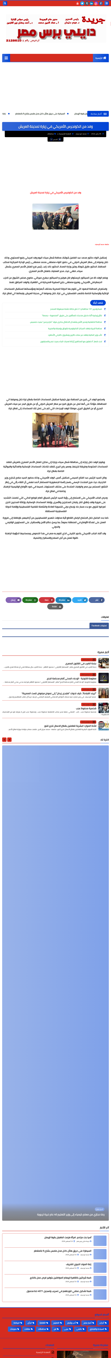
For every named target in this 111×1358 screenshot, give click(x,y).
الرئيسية (98, 58)
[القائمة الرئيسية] (6, 58)
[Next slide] (4, 739)
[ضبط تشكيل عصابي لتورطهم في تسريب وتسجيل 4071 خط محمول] (100, 1294)
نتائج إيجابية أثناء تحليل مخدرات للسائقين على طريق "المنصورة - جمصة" (72, 315)
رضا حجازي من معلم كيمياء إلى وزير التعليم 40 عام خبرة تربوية (70, 1214)
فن (55, 1329)
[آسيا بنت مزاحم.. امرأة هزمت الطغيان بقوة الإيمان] (100, 1241)
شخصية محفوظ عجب (86, 708)
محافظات (50, 133)
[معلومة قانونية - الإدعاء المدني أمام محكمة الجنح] (103, 678)
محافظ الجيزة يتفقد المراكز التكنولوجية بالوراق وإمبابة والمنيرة (75, 328)
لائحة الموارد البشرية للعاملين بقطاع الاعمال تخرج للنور (70, 726)
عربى (66, 1329)
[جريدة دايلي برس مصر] (55, 27)
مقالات (27, 1329)
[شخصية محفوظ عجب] (103, 708)
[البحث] (5, 3)
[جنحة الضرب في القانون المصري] (103, 663)
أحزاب (101, 1323)
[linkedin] (91, 3)
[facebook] (101, 3)
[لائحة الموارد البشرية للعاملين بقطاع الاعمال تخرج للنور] (103, 725)
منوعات (13, 1329)
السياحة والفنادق (97, 1329)
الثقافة (43, 1323)
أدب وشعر (71, 1323)
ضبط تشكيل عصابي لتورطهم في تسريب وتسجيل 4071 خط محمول (59, 1291)
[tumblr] (87, 3)
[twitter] (82, 3)
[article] (55, 983)
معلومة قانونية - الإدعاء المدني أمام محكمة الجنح (71, 678)
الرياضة (17, 1323)
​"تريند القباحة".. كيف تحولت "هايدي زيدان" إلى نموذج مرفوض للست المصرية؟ (59, 693)
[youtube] (78, 3)
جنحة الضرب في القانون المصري (80, 663)
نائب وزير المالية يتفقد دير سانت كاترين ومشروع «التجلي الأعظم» (75, 335)
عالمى (79, 1329)
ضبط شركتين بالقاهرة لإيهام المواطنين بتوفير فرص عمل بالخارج (60, 1277)
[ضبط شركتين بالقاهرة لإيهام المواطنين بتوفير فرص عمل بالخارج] (100, 1281)
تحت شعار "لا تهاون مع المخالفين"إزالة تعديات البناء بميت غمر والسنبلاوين (71, 341)
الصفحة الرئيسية (65, 133)
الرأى (29, 1323)
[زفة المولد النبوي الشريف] (100, 1267)
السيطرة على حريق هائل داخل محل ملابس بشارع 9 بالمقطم (75, 114)
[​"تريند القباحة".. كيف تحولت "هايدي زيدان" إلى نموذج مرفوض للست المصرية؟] (103, 693)
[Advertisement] (55, 89)
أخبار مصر (88, 1323)
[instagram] (96, 3)
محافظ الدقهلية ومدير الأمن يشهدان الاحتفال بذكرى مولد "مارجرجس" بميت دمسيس (66, 322)
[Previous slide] (9, 739)
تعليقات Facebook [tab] (99, 625)
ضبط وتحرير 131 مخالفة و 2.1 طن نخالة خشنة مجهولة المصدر (76, 309)
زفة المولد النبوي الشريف (29, 114)
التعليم (56, 1323)
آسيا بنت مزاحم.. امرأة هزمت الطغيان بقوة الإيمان (67, 1237)
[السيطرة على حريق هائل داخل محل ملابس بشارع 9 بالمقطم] (100, 1254)
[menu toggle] (106, 3)
